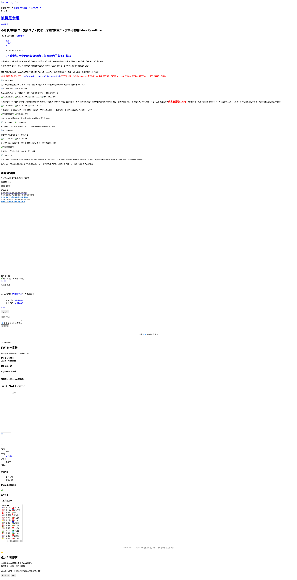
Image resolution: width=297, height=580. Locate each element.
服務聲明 (171, 548)
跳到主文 (4, 24)
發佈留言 (5, 326)
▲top (3, 307)
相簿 (7, 41)
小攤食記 (19, 303)
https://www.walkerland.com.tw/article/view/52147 (40, 76)
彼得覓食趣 (10, 18)
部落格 (8, 43)
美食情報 (20, 36)
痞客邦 (15, 294)
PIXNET (131, 548)
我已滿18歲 (6, 575)
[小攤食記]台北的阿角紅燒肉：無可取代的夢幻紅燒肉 (38, 56)
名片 (7, 46)
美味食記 (19, 300)
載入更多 (5, 312)
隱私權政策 (161, 548)
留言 (20, 294)
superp (3, 281)
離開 (13, 575)
